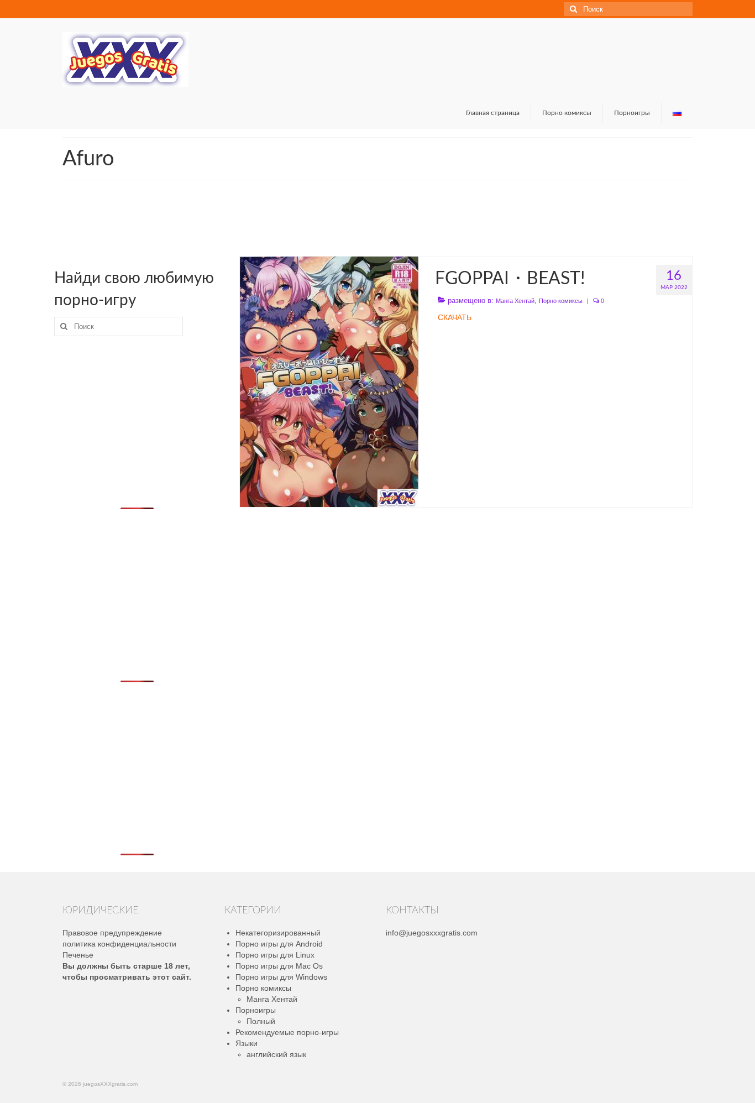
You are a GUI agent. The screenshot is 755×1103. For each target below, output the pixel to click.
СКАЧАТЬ (454, 317)
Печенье (77, 954)
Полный (261, 1021)
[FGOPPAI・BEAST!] (329, 381)
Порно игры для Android (279, 943)
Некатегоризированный (278, 932)
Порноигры (255, 1010)
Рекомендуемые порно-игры (287, 1032)
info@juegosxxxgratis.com (432, 932)
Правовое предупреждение (112, 932)
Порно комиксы (561, 300)
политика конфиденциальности (119, 943)
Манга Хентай (515, 300)
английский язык (276, 1054)
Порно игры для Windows (281, 977)
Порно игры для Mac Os (279, 965)
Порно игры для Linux (274, 954)
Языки (246, 1043)
